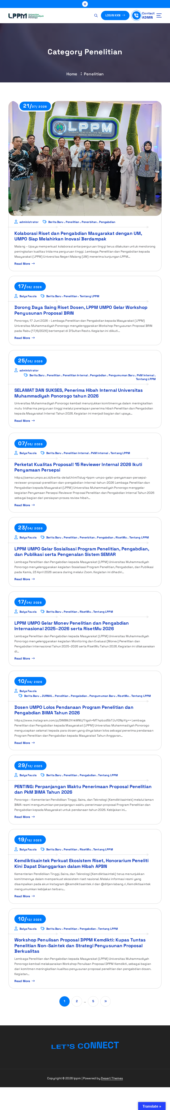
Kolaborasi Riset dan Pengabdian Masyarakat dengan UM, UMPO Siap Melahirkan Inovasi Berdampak (78, 236)
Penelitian (94, 73)
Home (71, 73)
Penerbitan (89, 222)
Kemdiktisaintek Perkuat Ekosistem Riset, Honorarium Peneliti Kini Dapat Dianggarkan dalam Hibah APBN (81, 863)
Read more (22, 264)
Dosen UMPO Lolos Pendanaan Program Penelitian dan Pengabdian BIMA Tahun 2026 (73, 710)
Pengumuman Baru (122, 375)
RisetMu (121, 537)
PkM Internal (145, 375)
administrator (29, 222)
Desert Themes (112, 1078)
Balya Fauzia (28, 296)
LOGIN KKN (113, 15)
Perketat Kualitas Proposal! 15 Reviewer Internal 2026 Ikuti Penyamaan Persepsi (78, 467)
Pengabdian (107, 222)
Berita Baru (56, 222)
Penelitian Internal (75, 375)
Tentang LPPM (89, 296)
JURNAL (47, 696)
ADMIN (147, 17)
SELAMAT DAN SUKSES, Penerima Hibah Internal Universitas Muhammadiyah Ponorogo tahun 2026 (78, 393)
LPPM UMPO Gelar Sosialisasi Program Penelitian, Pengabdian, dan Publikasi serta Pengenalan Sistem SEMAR (81, 551)
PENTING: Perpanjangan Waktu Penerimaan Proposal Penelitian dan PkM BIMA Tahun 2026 (83, 789)
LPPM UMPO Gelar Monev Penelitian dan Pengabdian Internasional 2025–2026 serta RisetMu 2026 (71, 625)
